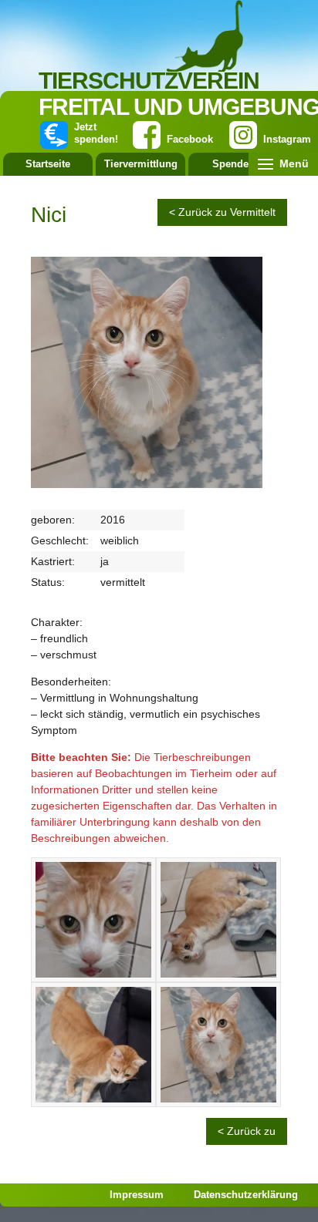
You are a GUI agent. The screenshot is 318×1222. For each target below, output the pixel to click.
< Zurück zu (247, 1131)
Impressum (137, 1194)
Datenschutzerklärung (246, 1194)
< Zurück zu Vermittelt (222, 212)
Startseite (47, 164)
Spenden (233, 164)
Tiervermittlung (141, 164)
